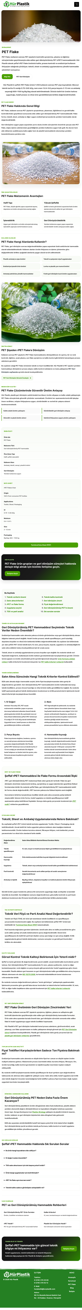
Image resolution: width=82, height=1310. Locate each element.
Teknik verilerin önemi (16, 597)
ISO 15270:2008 (28, 974)
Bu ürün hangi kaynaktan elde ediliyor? (21, 1151)
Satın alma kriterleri (15, 601)
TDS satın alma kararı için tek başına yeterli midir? (25, 1165)
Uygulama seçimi (14, 608)
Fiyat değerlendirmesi (53, 604)
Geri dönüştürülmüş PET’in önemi (58, 608)
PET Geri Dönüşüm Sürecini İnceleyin (17, 378)
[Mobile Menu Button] (76, 4)
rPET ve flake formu (15, 604)
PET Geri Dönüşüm (23, 77)
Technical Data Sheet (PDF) (41, 545)
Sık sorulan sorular (52, 611)
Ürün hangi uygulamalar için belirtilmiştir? (22, 1173)
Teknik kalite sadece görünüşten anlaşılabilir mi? (25, 1188)
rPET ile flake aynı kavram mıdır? (18, 1180)
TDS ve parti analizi (15, 611)
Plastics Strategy (38, 1112)
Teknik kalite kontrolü (53, 597)
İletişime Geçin (12, 573)
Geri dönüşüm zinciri (53, 601)
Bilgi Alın (7, 77)
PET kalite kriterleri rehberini (52, 662)
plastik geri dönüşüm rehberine (17, 1036)
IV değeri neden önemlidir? (16, 1158)
